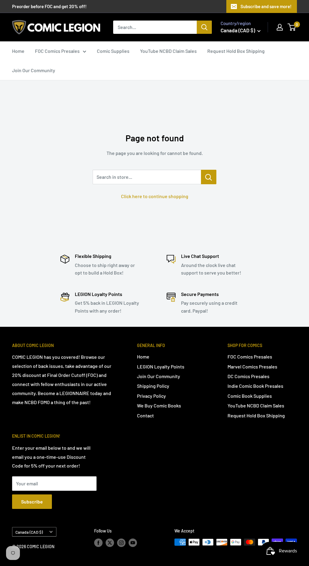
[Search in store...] (208, 177)
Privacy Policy (151, 396)
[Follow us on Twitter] (110, 543)
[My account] (280, 27)
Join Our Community (33, 70)
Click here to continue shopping (154, 196)
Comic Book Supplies (250, 396)
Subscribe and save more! (266, 6)
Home (18, 51)
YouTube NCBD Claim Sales (168, 51)
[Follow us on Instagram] (121, 543)
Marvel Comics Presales (252, 366)
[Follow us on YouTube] (133, 543)
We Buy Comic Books (159, 405)
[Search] (204, 27)
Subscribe (32, 501)
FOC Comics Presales (57, 51)
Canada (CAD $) (29, 532)
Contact (145, 415)
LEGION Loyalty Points (160, 366)
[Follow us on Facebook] (98, 543)
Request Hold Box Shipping (236, 51)
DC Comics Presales (248, 376)
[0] (292, 27)
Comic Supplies (113, 51)
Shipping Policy (153, 386)
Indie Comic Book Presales (255, 386)
